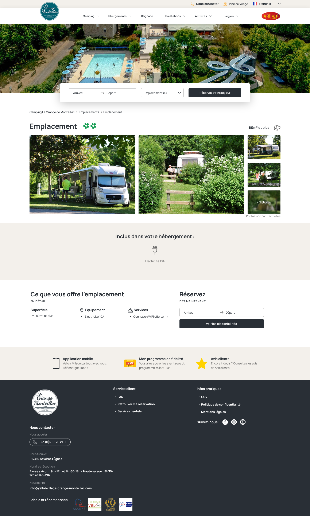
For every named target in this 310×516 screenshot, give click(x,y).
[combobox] (162, 92)
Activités (201, 16)
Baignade (147, 16)
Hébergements (117, 16)
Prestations (173, 16)
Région (229, 16)
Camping (88, 16)
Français (265, 4)
